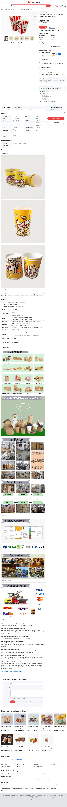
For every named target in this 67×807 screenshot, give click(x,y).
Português (19, 797)
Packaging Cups (5, 778)
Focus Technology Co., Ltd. (25, 801)
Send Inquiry (43, 27)
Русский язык (29, 797)
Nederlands (43, 797)
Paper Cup (32, 9)
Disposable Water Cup (28, 788)
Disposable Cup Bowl (40, 788)
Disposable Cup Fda (6, 788)
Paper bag (36, 764)
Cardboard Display (5, 766)
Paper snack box (20, 764)
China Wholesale (32, 795)
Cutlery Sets (19, 766)
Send (13, 701)
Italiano (34, 797)
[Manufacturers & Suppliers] (33, 2)
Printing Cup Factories (29, 785)
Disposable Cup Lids (52, 785)
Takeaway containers (38, 761)
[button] (40, 110)
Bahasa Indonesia (38, 799)
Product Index (60, 795)
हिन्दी (58, 797)
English (10, 797)
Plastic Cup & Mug (15, 778)
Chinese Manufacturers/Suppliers (22, 795)
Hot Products (5, 795)
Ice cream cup (20, 761)
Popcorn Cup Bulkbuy (51, 788)
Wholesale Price (39, 795)
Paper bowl (52, 761)
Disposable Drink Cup (17, 788)
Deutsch (38, 797)
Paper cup (3, 761)
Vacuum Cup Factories (17, 785)
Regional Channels (53, 795)
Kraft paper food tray (38, 766)
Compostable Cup (43, 778)
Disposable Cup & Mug (25, 9)
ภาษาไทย (62, 797)
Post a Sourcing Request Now (17, 704)
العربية (48, 797)
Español (14, 797)
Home (2, 9)
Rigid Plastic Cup (52, 778)
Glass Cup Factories (6, 785)
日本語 (55, 797)
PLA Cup (35, 778)
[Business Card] (64, 113)
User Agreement (41, 801)
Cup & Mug (17, 9)
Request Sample (60, 30)
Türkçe (27, 799)
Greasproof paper (53, 764)
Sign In (41, 101)
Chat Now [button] (53, 27)
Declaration (47, 801)
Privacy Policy (52, 801)
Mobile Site (31, 796)
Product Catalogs (19, 759)
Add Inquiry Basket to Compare (19, 42)
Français (24, 797)
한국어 (51, 797)
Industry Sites (46, 795)
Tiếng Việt (31, 799)
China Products (12, 795)
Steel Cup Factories (41, 785)
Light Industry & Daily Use (9, 9)
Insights (36, 796)
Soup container (4, 764)
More (2, 790)
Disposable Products (26, 778)
